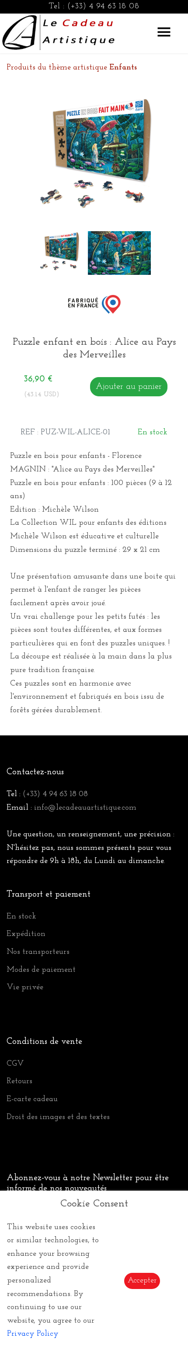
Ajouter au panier (129, 386)
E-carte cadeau (32, 1099)
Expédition (26, 934)
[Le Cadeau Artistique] (58, 31)
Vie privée (25, 987)
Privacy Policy (33, 1334)
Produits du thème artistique (72, 68)
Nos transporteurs (38, 952)
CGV (15, 1064)
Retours (19, 1081)
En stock (21, 917)
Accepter (142, 1281)
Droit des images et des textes (58, 1117)
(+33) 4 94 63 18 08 (103, 6)
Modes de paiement (41, 970)
